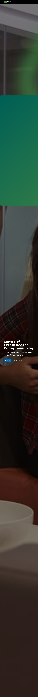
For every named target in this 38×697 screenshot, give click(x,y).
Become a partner (18, 360)
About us (7, 360)
